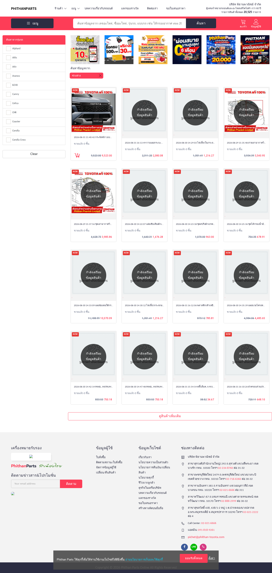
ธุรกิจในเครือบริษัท (150, 488)
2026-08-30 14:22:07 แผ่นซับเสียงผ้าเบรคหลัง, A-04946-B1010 (155, 224)
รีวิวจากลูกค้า (147, 482)
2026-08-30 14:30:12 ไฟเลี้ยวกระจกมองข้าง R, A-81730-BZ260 (156, 305)
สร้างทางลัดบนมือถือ (151, 508)
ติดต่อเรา (152, 8)
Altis (14, 57)
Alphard (16, 48)
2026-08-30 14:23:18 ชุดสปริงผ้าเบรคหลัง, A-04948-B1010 (205, 224)
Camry (15, 94)
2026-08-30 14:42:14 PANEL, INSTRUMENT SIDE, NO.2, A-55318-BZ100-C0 (109, 387)
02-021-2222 (250, 512)
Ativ (14, 67)
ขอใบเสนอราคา (175, 8)
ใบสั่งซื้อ (101, 457)
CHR (14, 112)
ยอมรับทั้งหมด (193, 558)
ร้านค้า (59, 8)
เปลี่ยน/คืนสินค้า (106, 472)
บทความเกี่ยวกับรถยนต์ (99, 8)
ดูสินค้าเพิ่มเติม (170, 416)
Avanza (16, 76)
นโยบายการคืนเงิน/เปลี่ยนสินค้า (154, 470)
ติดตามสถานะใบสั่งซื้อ (109, 462)
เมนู (73, 8)
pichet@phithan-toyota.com (206, 537)
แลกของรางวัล (130, 8)
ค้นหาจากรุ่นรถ (14, 40)
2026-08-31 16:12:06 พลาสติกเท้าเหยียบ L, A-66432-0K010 (205, 305)
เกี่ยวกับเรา (145, 457)
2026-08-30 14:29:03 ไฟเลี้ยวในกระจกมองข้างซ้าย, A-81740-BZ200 (209, 143)
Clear (34, 154)
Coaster (16, 121)
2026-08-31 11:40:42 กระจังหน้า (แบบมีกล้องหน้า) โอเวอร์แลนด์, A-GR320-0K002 (114, 137)
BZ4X (15, 85)
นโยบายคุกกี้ (146, 477)
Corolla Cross (19, 140)
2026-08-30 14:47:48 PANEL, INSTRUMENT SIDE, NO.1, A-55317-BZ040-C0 (160, 387)
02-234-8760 (225, 468)
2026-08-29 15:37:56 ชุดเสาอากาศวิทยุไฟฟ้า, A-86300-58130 (104, 224)
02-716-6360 (233, 479)
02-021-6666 (227, 490)
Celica (15, 103)
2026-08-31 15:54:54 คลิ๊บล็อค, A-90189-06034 (199, 387)
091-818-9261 (206, 530)
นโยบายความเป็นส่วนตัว (153, 462)
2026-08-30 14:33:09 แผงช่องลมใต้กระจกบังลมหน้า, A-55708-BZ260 (108, 305)
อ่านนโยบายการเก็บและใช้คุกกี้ (144, 559)
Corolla (16, 131)
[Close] (100, 75)
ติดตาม (71, 484)
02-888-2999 (228, 501)
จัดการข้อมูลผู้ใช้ (106, 467)
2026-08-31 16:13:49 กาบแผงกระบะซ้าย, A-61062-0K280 (153, 143)
